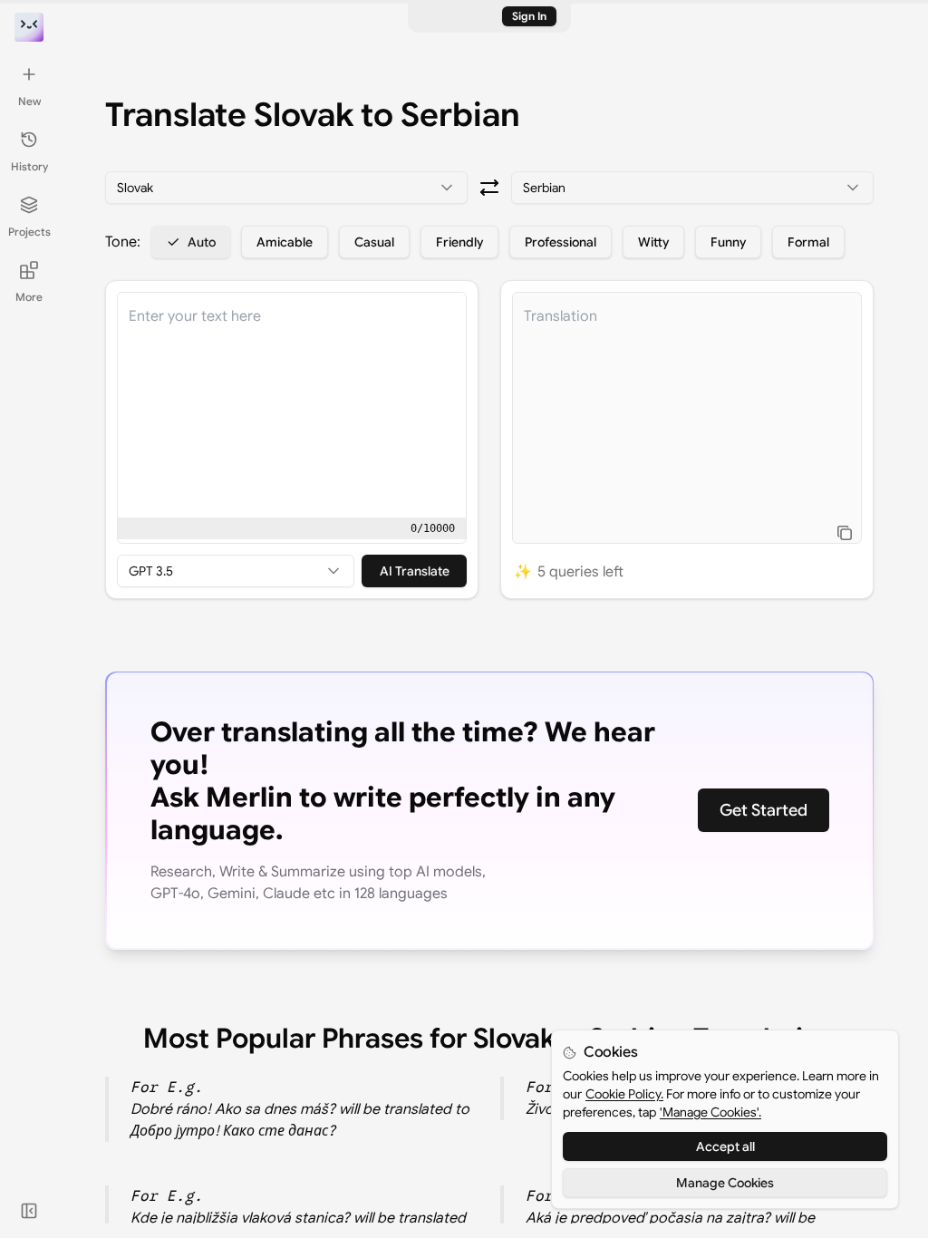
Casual (374, 242)
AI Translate (415, 571)
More (29, 297)
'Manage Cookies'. (710, 1112)
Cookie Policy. (624, 1094)
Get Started (763, 810)
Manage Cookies (725, 1183)
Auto (202, 242)
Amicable (284, 242)
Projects (29, 231)
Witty (653, 242)
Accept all (725, 1146)
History (29, 166)
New (29, 101)
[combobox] (286, 187)
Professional (560, 242)
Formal (808, 242)
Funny (728, 242)
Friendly (459, 242)
